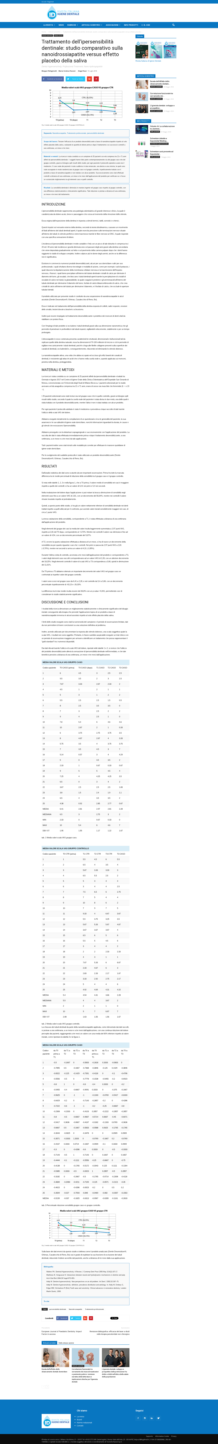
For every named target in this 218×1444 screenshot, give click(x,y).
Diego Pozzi (82, 71)
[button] (173, 25)
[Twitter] (158, 1418)
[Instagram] (144, 1418)
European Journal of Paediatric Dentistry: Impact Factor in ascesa (62, 1332)
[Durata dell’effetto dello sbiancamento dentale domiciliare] (55, 1357)
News (61, 25)
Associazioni (112, 25)
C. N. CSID (146, 25)
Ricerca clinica (58, 35)
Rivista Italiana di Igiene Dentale (148, 61)
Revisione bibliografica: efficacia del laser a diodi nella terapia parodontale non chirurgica (109, 1332)
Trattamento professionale (76, 133)
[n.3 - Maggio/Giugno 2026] (141, 49)
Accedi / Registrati (48, 2)
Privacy (173, 1436)
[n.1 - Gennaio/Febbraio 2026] (170, 49)
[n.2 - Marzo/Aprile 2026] (155, 49)
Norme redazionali (84, 1422)
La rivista (48, 25)
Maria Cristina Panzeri (67, 71)
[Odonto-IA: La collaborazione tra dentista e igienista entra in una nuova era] (141, 129)
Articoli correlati (49, 1343)
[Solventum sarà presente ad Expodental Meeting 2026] (141, 154)
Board (79, 1419)
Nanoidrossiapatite (59, 133)
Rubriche (71, 25)
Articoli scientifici (91, 25)
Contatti (80, 1425)
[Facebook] (138, 1418)
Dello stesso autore (66, 1343)
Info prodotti (131, 25)
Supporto (149, 1436)
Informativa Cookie (162, 1436)
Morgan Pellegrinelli (49, 71)
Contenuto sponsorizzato (159, 144)
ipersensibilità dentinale (95, 133)
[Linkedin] (151, 1418)
